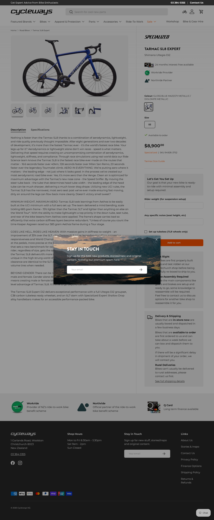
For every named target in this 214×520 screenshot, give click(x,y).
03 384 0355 (178, 2)
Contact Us (196, 2)
